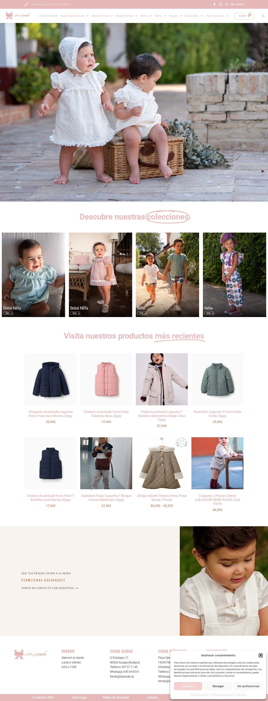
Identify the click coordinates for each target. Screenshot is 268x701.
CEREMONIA (48, 16)
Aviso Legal (79, 697)
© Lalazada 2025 (42, 697)
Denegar (218, 686)
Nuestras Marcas (72, 16)
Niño (158, 16)
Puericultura (215, 16)
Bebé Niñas (100, 16)
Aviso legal (240, 694)
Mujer (173, 16)
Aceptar (188, 686)
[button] (261, 655)
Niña (143, 16)
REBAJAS (192, 16)
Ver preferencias (248, 686)
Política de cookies (200, 694)
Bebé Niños (124, 16)
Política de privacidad (222, 694)
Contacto (152, 697)
